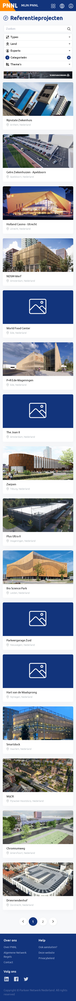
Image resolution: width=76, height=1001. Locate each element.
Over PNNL (10, 947)
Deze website (47, 952)
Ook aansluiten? (48, 947)
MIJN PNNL (29, 5)
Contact (8, 962)
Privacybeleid (46, 958)
